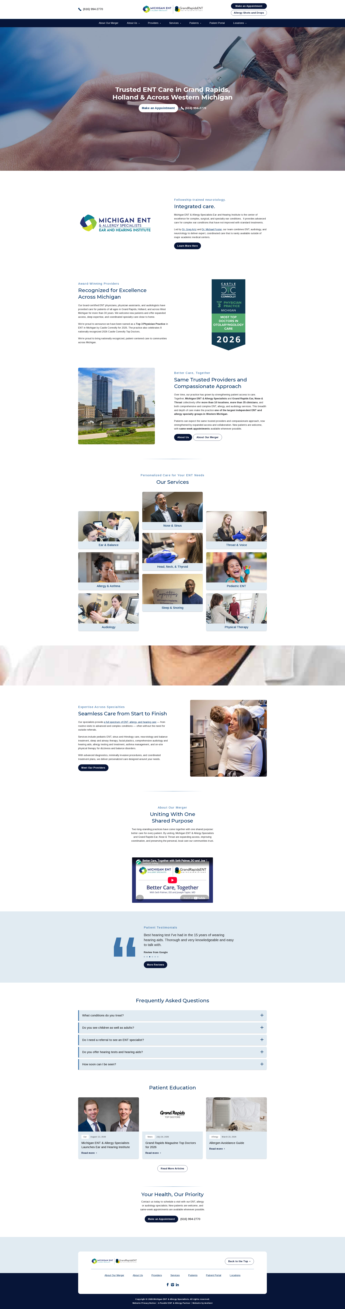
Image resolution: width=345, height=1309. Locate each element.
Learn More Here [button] (187, 246)
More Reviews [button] (155, 964)
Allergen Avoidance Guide (226, 1143)
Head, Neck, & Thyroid (172, 566)
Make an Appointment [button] (248, 6)
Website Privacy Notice (144, 1303)
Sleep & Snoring (172, 607)
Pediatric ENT (236, 586)
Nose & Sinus (172, 525)
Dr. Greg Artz (189, 229)
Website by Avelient (202, 1303)
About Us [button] (183, 437)
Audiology (108, 627)
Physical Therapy (236, 627)
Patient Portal (217, 23)
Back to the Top (238, 1261)
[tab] (144, 956)
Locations (239, 23)
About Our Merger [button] (207, 437)
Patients (194, 23)
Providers (153, 23)
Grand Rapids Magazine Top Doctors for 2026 (170, 1145)
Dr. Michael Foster (212, 229)
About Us (132, 23)
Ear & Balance (108, 545)
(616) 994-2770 (93, 9)
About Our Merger (108, 23)
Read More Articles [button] (172, 1168)
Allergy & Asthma (108, 586)
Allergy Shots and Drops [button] (249, 12)
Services (174, 23)
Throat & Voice (236, 545)
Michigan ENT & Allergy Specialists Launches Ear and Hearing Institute (105, 1145)
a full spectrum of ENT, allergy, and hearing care (130, 722)
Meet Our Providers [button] (93, 767)
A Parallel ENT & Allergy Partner (174, 1303)
